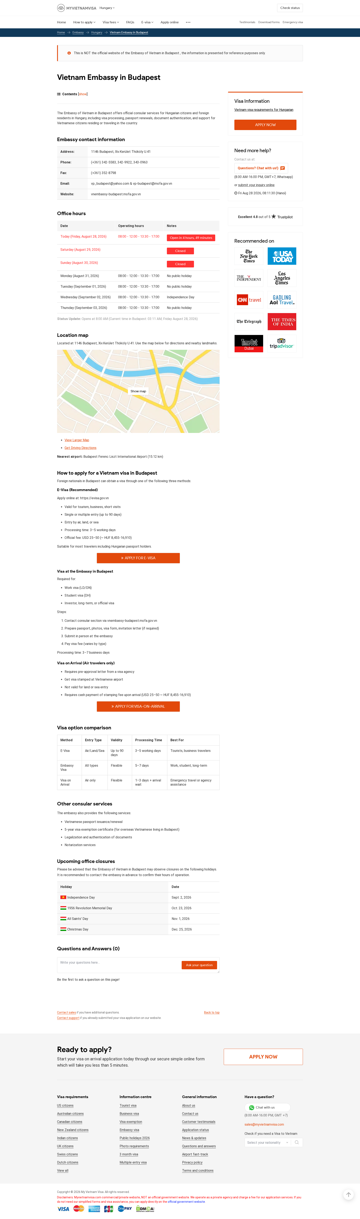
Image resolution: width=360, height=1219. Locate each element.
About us (188, 1105)
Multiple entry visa (133, 1162)
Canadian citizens (69, 1122)
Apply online (170, 22)
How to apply (82, 22)
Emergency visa (293, 22)
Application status (195, 1130)
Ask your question (199, 965)
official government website (186, 1201)
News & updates (194, 1138)
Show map (138, 391)
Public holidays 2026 (135, 1138)
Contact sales (66, 1012)
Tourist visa (128, 1105)
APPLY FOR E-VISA (140, 558)
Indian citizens (67, 1138)
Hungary (96, 32)
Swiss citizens (67, 1154)
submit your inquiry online (256, 185)
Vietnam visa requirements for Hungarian (263, 110)
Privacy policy (192, 1162)
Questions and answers (199, 1146)
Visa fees (109, 22)
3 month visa (129, 1154)
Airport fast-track (195, 1154)
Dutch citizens (67, 1162)
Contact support (68, 1018)
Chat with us (265, 1107)
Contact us (190, 1114)
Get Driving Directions (80, 448)
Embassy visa (129, 1130)
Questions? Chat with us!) (258, 168)
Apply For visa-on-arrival (140, 706)
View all (62, 1171)
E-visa (145, 22)
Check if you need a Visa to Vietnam (271, 1134)
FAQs (130, 22)
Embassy (78, 32)
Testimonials (247, 22)
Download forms (269, 22)
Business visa (129, 1114)
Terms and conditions (198, 1171)
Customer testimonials (198, 1122)
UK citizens (65, 1146)
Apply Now (265, 125)
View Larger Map (77, 440)
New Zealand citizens (73, 1130)
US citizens (65, 1105)
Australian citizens (70, 1114)
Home (61, 22)
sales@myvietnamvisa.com (264, 1124)
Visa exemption (131, 1122)
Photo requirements (134, 1146)
